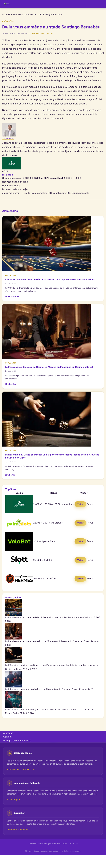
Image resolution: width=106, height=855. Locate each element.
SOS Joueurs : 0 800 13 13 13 (20, 769)
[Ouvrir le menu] (100, 4)
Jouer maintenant (12, 193)
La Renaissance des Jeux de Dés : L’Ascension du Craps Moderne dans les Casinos (50, 279)
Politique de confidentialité (17, 740)
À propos (8, 733)
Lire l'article (12, 296)
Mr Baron (7, 174)
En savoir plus (13, 799)
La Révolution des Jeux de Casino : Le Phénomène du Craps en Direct (41, 689)
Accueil (6, 14)
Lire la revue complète (35, 193)
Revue (90, 504)
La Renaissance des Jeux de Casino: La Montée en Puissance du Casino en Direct (49, 367)
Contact (7, 736)
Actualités (8, 21)
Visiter (80, 504)
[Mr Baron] (53, 163)
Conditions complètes (17, 829)
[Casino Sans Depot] (7, 4)
